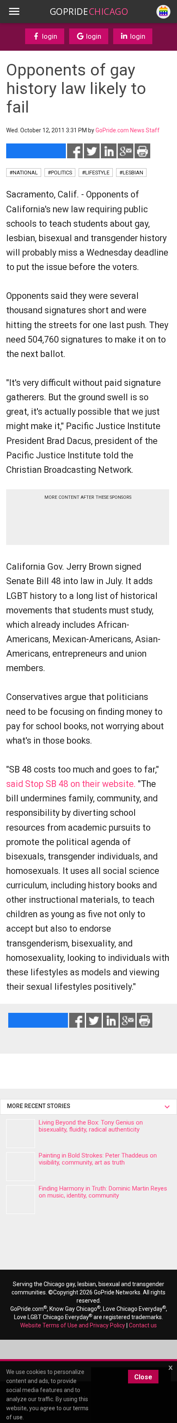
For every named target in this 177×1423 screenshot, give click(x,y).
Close (143, 1377)
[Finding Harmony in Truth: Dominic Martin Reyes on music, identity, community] (20, 1199)
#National (23, 172)
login (48, 36)
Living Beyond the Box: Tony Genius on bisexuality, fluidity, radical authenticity (91, 1126)
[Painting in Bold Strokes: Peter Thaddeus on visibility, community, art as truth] (20, 1166)
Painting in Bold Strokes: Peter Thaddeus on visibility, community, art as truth (98, 1159)
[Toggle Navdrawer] (14, 11)
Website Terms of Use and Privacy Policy (72, 1325)
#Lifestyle (95, 172)
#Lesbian (131, 172)
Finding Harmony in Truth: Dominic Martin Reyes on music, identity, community (103, 1192)
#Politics (60, 172)
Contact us (143, 1325)
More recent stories (40, 1106)
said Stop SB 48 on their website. (71, 784)
